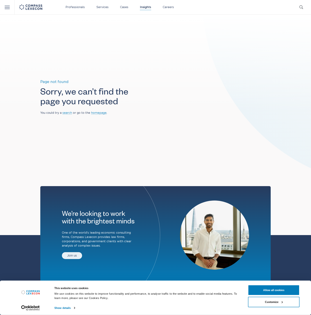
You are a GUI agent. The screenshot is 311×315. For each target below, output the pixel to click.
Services (102, 7)
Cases (124, 7)
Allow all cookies (273, 290)
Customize (271, 301)
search (67, 112)
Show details (62, 307)
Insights (145, 7)
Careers (168, 7)
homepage (99, 112)
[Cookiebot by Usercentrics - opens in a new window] (30, 308)
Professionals (75, 7)
